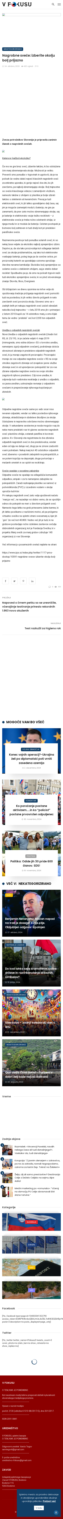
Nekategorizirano (13, 49)
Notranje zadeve (15, 945)
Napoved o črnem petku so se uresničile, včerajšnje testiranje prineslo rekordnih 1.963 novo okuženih (29, 606)
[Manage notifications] (56, 1512)
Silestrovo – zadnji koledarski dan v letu (30, 1025)
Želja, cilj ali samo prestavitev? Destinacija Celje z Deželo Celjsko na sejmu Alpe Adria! (37, 1178)
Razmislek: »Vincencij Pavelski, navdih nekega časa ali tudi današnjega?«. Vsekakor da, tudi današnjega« (34, 1150)
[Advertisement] (31, 102)
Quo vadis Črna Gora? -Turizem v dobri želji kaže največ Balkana (28, 1075)
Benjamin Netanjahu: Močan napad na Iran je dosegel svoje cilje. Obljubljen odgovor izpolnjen (30, 923)
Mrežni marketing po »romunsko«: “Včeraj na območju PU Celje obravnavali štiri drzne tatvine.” (37, 1191)
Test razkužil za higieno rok (43, 628)
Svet (9, 895)
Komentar (31, 800)
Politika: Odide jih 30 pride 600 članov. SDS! (31, 863)
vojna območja (30, 749)
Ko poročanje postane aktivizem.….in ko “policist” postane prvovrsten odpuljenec (32, 810)
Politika (31, 856)
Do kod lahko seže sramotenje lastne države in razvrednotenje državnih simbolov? (31, 973)
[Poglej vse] (31, 1222)
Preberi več (49, 1501)
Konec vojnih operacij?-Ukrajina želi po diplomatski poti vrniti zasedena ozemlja (31, 759)
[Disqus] (31, 677)
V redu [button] (39, 1508)
